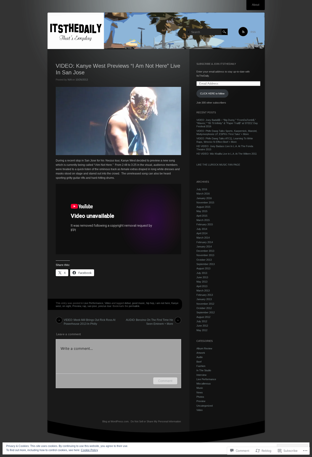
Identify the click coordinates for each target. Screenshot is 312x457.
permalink (134, 306)
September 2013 (205, 264)
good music (138, 303)
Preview (76, 306)
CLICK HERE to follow (212, 93)
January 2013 (204, 299)
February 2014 (204, 242)
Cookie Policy (89, 450)
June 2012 (202, 325)
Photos (200, 396)
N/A (69, 79)
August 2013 (203, 268)
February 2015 (204, 224)
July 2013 (201, 273)
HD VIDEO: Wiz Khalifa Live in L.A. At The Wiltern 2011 (226, 153)
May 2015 (201, 211)
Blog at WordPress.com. (115, 421)
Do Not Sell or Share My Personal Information (156, 421)
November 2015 (205, 202)
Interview (201, 375)
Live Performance (93, 303)
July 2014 (201, 229)
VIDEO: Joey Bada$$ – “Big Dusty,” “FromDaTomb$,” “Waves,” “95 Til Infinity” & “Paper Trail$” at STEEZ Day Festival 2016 (227, 123)
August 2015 (203, 206)
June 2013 (202, 277)
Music (199, 388)
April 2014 (201, 233)
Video (108, 303)
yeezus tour (104, 306)
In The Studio (203, 370)
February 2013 (204, 294)
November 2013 (205, 255)
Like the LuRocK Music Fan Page (218, 164)
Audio (199, 357)
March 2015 (203, 220)
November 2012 (205, 303)
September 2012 (205, 312)
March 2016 (203, 193)
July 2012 (201, 321)
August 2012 (203, 317)
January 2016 (204, 198)
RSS (253, 32)
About (255, 4)
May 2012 (201, 330)
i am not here (163, 303)
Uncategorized (204, 405)
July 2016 (201, 189)
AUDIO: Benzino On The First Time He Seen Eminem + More (149, 320)
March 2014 (203, 237)
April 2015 (201, 215)
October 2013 (204, 259)
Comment (165, 381)
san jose (92, 306)
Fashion (200, 366)
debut (127, 303)
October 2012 (204, 308)
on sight (66, 306)
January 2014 (204, 246)
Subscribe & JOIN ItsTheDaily (216, 63)
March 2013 (203, 290)
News (199, 392)
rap (84, 306)
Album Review (204, 348)
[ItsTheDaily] (156, 31)
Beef (198, 361)
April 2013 (201, 286)
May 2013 (201, 281)
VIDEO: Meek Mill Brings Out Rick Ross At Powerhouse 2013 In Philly (89, 320)
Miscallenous (203, 383)
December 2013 (205, 250)
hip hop (150, 303)
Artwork (200, 352)
